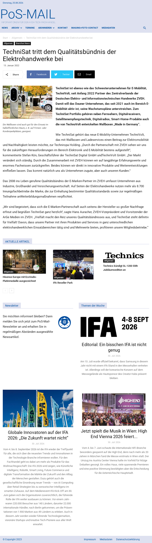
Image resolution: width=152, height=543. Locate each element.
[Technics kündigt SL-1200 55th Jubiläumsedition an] (126, 256)
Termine (30, 28)
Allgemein (17, 37)
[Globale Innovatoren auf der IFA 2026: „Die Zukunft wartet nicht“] (38, 408)
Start (5, 37)
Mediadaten (108, 28)
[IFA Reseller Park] (76, 264)
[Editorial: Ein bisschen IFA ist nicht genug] (114, 326)
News (5, 28)
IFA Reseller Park (63, 282)
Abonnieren (45, 28)
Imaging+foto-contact (84, 28)
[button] (144, 28)
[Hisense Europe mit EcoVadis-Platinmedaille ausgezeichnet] (26, 262)
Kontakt (63, 28)
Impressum (90, 539)
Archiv (15, 28)
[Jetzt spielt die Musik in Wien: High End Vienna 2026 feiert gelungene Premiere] (114, 408)
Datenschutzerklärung (128, 539)
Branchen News (23, 43)
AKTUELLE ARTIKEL (17, 241)
